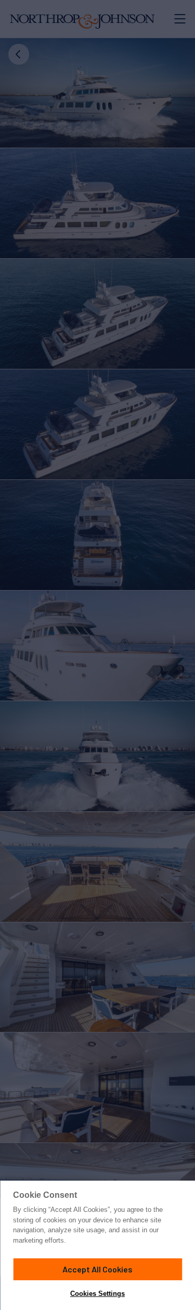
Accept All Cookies (97, 1269)
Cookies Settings (97, 1293)
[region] (97, 1245)
